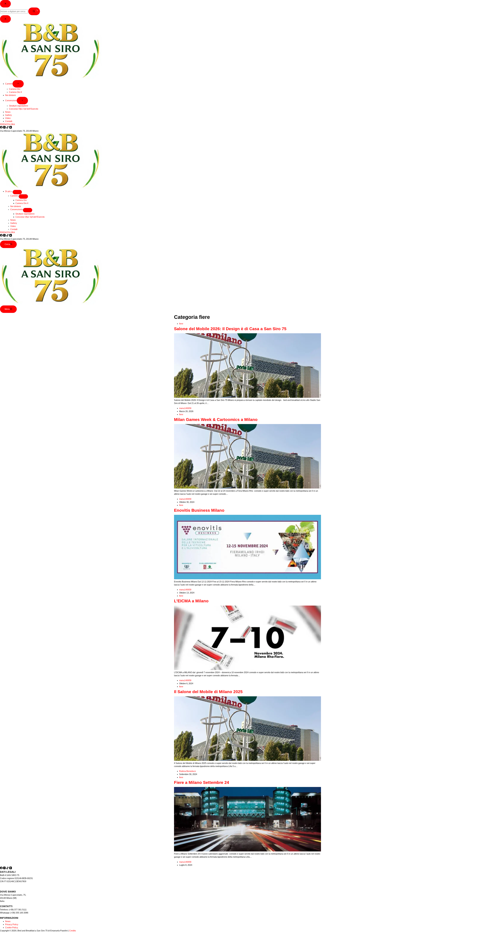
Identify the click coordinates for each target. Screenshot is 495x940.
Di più (8, 191)
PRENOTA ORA (7, 232)
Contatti (13, 229)
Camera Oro (21, 200)
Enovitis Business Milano (199, 510)
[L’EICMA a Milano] (247, 669)
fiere (181, 324)
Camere (14, 196)
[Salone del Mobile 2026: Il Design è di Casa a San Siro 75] (247, 397)
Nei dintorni (15, 206)
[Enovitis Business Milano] (247, 578)
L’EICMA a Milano (191, 601)
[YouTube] (10, 236)
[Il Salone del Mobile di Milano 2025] (247, 760)
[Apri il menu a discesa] (17, 192)
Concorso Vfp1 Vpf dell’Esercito (30, 217)
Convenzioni (16, 209)
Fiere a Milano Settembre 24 (201, 782)
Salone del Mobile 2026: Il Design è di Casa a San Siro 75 (230, 328)
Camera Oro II (21, 203)
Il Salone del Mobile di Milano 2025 (208, 691)
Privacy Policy (11, 924)
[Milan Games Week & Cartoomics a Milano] (247, 488)
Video (13, 226)
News (13, 220)
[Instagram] (4, 236)
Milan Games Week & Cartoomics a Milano (216, 419)
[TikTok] (7, 236)
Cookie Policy (11, 927)
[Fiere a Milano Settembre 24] (247, 851)
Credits (72, 931)
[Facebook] (1, 236)
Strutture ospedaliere (25, 214)
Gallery (13, 223)
